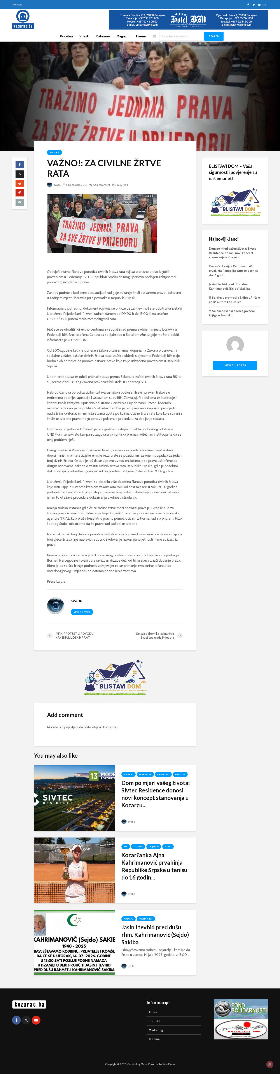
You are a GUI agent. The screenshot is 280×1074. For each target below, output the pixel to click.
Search (214, 36)
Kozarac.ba (145, 774)
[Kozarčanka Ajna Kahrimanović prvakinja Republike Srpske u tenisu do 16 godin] (74, 870)
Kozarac (128, 774)
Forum (141, 36)
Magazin (123, 36)
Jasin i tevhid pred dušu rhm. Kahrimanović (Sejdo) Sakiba (155, 935)
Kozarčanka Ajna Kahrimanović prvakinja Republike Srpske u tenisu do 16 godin (234, 270)
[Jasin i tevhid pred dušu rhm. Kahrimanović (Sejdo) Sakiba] (74, 942)
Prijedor (54, 152)
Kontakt (17, 4)
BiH (126, 846)
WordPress (169, 1064)
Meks (144, 1064)
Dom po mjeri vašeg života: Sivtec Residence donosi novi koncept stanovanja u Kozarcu (232, 253)
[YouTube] (36, 1020)
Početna (66, 36)
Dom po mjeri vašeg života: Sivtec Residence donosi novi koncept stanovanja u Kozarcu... (155, 794)
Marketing (163, 774)
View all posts (82, 612)
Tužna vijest (146, 918)
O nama (154, 1039)
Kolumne (103, 36)
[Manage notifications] (269, 1064)
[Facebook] (16, 1020)
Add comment (101, 184)
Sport (168, 846)
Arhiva (153, 1012)
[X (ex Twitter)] (26, 1020)
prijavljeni (71, 727)
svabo (57, 184)
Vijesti (84, 36)
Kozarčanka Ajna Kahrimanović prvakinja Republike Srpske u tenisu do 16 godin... (154, 866)
